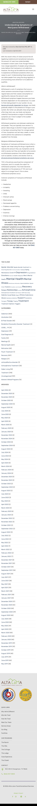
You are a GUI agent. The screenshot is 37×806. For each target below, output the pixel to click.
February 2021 (6, 594)
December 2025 (6, 393)
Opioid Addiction (24, 283)
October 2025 (6, 400)
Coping (22, 269)
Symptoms (28, 298)
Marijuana (20, 275)
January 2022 (6, 556)
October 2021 (5, 567)
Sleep (28, 292)
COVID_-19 (5, 327)
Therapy (10, 301)
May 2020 (4, 626)
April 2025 (4, 421)
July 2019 (4, 657)
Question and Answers (16, 287)
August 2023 (5, 490)
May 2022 (4, 542)
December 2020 (6, 601)
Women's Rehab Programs (10, 379)
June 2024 (5, 456)
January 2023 (6, 515)
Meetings (4, 341)
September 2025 (7, 404)
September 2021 (6, 570)
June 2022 (5, 539)
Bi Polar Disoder (6, 321)
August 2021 (5, 574)
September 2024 (7, 445)
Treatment (23, 301)
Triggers (17, 304)
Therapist (4, 301)
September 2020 (7, 612)
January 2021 (6, 598)
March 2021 (5, 591)
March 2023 (5, 508)
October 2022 (6, 525)
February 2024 (6, 470)
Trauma (15, 301)
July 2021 (4, 577)
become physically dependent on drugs (14, 105)
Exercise (11, 275)
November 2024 (6, 438)
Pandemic (8, 287)
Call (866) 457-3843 (9, 2)
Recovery (21, 22)
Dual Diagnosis (6, 334)
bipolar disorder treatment (21, 267)
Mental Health (14, 278)
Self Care (24, 292)
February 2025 (6, 428)
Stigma (17, 295)
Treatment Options (7, 304)
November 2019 (6, 646)
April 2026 (4, 390)
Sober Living (5, 369)
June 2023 (5, 497)
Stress (22, 295)
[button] (33, 9)
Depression (21, 272)
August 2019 (5, 653)
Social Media (11, 295)
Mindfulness (11, 283)
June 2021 (5, 581)
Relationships (12, 290)
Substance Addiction (11, 298)
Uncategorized (6, 376)
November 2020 (6, 605)
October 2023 (6, 484)
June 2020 (5, 622)
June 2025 (5, 414)
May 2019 (4, 664)
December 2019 (6, 643)
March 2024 (5, 466)
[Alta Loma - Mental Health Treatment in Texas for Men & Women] (12, 9)
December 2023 (6, 477)
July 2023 (4, 494)
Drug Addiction (31, 272)
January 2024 (6, 473)
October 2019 (5, 650)
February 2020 (6, 636)
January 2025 (6, 432)
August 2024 (5, 449)
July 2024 (4, 452)
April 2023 (4, 504)
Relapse (4, 290)
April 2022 (4, 546)
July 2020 (4, 619)
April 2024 (4, 463)
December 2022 (6, 518)
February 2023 (6, 511)
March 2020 (5, 633)
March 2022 (5, 549)
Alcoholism (5, 317)
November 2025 (6, 397)
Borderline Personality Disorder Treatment (15, 324)
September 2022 (7, 529)
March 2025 (5, 425)
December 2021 (6, 560)
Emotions (5, 275)
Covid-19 (13, 273)
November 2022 (6, 522)
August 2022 (5, 532)
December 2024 (6, 435)
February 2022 (6, 553)
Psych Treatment (7, 352)
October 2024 (6, 442)
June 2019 (5, 660)
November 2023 (6, 480)
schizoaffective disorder (9, 362)
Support (21, 298)
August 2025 (5, 407)
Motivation (17, 283)
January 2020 (6, 639)
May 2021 (4, 584)
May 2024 (4, 459)
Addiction (15, 22)
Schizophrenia (28, 290)
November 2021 (6, 563)
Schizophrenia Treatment (8, 292)
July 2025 (4, 411)
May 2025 (4, 418)
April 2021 (4, 587)
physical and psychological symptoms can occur (17, 158)
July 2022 (4, 535)
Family (3, 338)
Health (15, 275)
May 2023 (4, 501)
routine (20, 290)
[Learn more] (12, 796)
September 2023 (7, 487)
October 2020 (6, 608)
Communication (16, 269)
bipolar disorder (7, 267)
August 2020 (5, 615)
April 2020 (4, 629)
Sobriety (4, 295)
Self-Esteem (18, 292)
